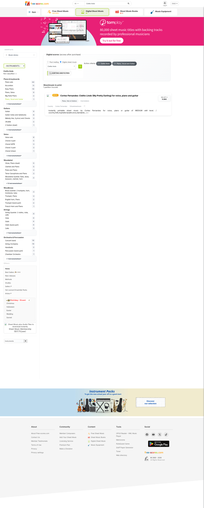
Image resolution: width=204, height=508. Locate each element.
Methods (8, 279)
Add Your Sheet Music (68, 437)
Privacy (34, 449)
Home (7, 269)
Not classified (10, 74)
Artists (8, 293)
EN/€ (174, 3)
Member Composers (67, 433)
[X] (159, 434)
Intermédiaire (85, 101)
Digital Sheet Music (98, 441)
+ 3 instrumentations (13, 104)
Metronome (120, 440)
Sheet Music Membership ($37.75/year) (20, 330)
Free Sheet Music (97, 433)
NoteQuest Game (123, 444)
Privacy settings (37, 452)
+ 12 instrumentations (13, 183)
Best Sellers (10, 272)
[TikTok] (166, 434)
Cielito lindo (105, 64)
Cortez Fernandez (61, 106)
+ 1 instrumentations (13, 259)
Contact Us (35, 437)
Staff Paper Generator (124, 448)
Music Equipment (97, 445)
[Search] (80, 66)
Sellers (8, 286)
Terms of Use (36, 445)
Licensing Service (66, 441)
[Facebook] (146, 434)
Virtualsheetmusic (75, 106)
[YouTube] (153, 434)
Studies (8, 283)
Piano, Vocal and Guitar (126, 64)
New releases (10, 276)
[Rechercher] (128, 3)
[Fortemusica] (146, 459)
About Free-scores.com (40, 433)
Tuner (118, 451)
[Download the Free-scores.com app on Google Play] (158, 444)
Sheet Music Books (98, 437)
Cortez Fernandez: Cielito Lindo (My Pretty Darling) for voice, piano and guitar (99, 95)
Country (50, 106)
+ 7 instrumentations (13, 233)
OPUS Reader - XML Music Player (126, 434)
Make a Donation (66, 449)
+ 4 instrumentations (13, 156)
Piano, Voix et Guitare (69, 101)
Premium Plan (65, 445)
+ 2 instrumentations (13, 130)
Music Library (13, 55)
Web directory (121, 455)
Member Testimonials (39, 441)
